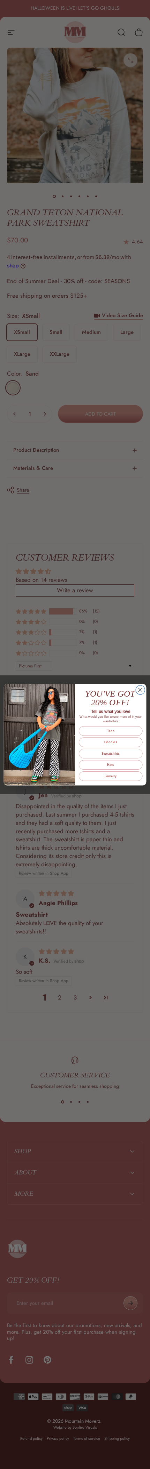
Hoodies (110, 742)
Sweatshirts (111, 753)
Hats (110, 764)
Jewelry (111, 776)
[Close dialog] (140, 689)
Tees (110, 730)
